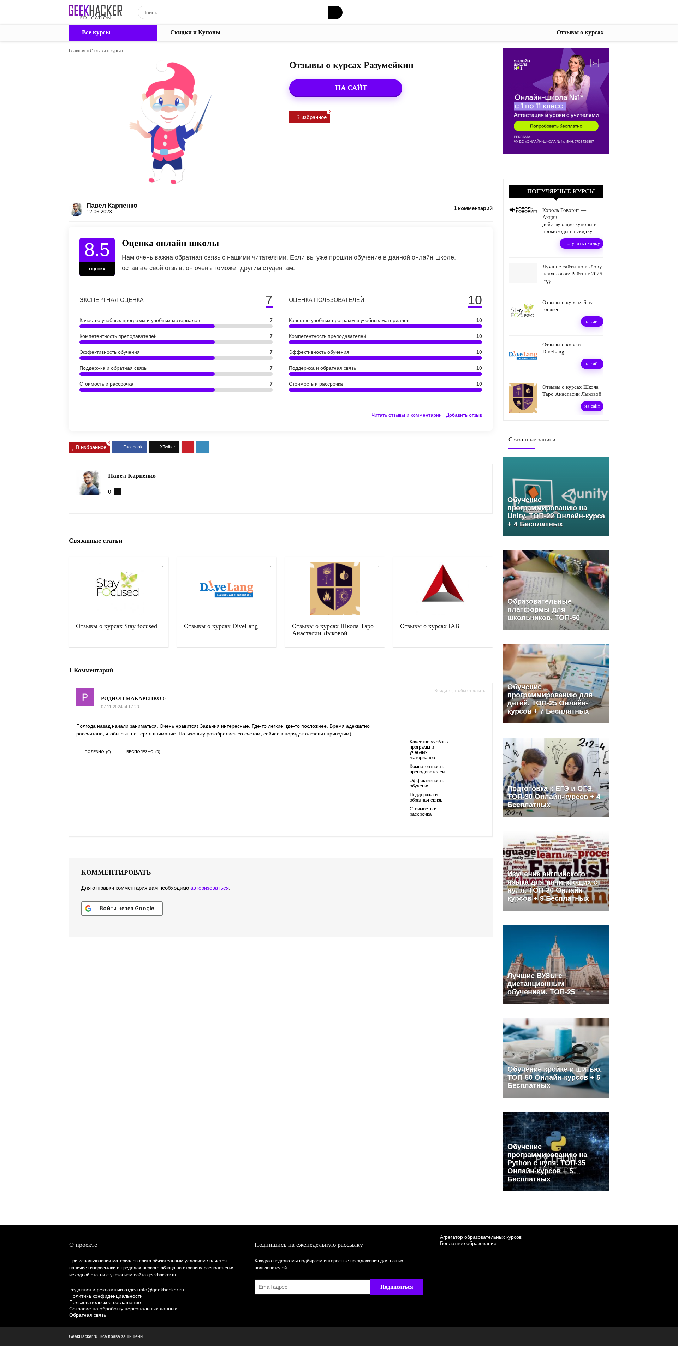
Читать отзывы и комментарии (406, 415)
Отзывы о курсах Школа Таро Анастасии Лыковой (333, 630)
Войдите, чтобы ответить (459, 690)
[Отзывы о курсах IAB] (442, 588)
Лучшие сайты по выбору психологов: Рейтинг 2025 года (572, 274)
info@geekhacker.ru (161, 1289)
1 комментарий (473, 208)
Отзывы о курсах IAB (429, 626)
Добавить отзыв (464, 415)
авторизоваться (209, 888)
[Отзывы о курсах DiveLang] (226, 588)
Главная (77, 50)
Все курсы (95, 32)
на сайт (592, 321)
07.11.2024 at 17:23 (120, 706)
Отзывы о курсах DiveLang (221, 626)
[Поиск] (335, 12)
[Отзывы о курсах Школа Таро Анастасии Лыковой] (334, 588)
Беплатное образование (468, 1243)
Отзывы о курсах (580, 32)
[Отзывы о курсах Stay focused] (118, 588)
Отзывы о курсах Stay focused (116, 626)
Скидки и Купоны (194, 32)
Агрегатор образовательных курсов (481, 1237)
